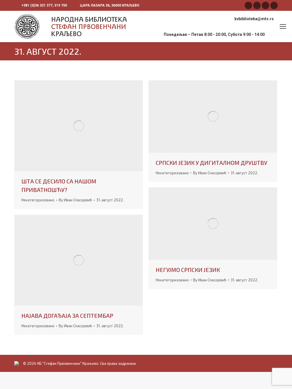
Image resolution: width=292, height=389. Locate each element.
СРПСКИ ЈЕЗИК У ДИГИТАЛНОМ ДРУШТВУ (211, 162)
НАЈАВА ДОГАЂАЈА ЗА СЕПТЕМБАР (67, 315)
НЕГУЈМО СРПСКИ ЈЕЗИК (188, 269)
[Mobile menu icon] (282, 26)
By (75, 200)
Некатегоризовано (37, 200)
